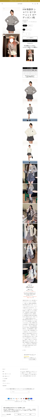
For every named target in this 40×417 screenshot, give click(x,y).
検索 (3, 371)
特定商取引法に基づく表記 (18, 401)
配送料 (25, 21)
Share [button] (25, 350)
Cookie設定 (24, 401)
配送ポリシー (33, 400)
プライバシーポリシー (6, 383)
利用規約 (4, 380)
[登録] (28, 392)
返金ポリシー (18, 400)
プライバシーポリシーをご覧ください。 (11, 411)
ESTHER (8, 400)
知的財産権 (4, 385)
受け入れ (19, 414)
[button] (2, 4)
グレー (25, 25)
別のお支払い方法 (30, 43)
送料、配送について (6, 376)
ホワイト (30, 25)
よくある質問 (5, 378)
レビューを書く (32, 359)
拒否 (30, 414)
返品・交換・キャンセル (7, 373)
